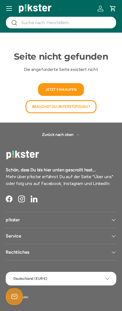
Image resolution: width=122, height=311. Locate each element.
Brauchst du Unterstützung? (61, 106)
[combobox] (61, 22)
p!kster (23, 297)
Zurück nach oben (58, 134)
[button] (113, 8)
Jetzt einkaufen (61, 89)
